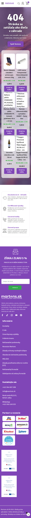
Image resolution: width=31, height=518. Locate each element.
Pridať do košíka (9, 89)
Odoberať (15, 287)
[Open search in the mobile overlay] (18, 3)
